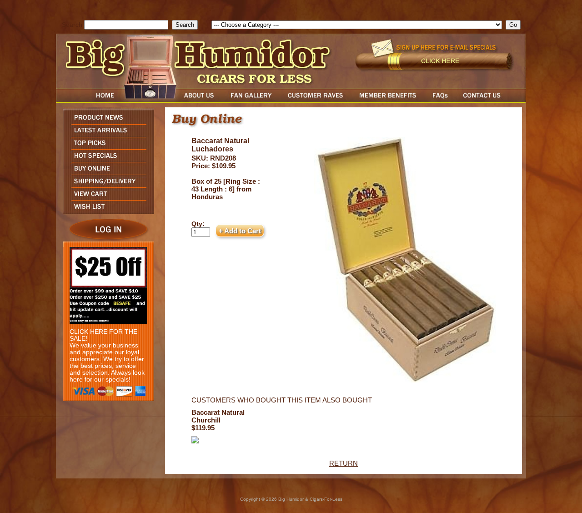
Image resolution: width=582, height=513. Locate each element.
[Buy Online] (106, 172)
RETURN (343, 463)
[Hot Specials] (106, 159)
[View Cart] (106, 197)
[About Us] (201, 100)
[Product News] (106, 122)
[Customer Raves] (316, 100)
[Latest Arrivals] (106, 134)
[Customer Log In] (106, 239)
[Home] (88, 100)
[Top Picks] (106, 147)
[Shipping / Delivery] (106, 185)
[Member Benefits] (388, 100)
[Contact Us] (491, 100)
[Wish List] (106, 212)
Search (72, 24)
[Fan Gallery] (251, 100)
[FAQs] (440, 100)
